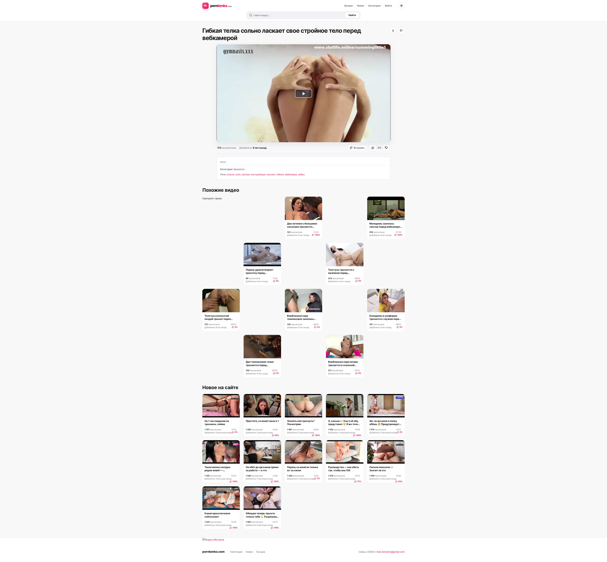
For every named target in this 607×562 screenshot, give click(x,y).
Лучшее (348, 5)
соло (238, 174)
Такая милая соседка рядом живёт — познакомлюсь (217, 469)
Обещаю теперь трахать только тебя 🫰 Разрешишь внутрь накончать (262, 515)
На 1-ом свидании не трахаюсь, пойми (217, 422)
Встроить (359, 147)
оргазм (246, 174)
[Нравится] (373, 148)
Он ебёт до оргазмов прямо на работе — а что (262, 469)
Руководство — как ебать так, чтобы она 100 (343, 469)
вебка (301, 174)
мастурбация (258, 174)
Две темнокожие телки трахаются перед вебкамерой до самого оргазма (260, 363)
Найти (352, 15)
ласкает (271, 174)
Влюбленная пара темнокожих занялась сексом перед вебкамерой (303, 317)
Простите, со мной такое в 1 (262, 420)
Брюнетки (239, 169)
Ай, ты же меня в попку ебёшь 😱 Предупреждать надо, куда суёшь (385, 422)
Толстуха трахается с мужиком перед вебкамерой (341, 271)
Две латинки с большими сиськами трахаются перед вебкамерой (302, 225)
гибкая (280, 174)
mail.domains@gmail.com (390, 551)
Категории (374, 5)
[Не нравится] (386, 148)
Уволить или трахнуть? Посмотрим (300, 422)
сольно (230, 174)
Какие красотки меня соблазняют (217, 515)
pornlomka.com (213, 551)
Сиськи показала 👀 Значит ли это (381, 469)
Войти (388, 5)
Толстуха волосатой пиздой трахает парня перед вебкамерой (218, 317)
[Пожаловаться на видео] (401, 30)
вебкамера (291, 174)
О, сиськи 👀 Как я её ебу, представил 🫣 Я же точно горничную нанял (343, 422)
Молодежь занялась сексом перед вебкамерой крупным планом (385, 225)
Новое (360, 5)
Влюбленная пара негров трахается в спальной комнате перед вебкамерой (343, 363)
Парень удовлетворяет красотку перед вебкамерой (259, 271)
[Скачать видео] (393, 30)
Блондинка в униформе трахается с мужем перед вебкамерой (385, 317)
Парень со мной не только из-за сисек (302, 469)
